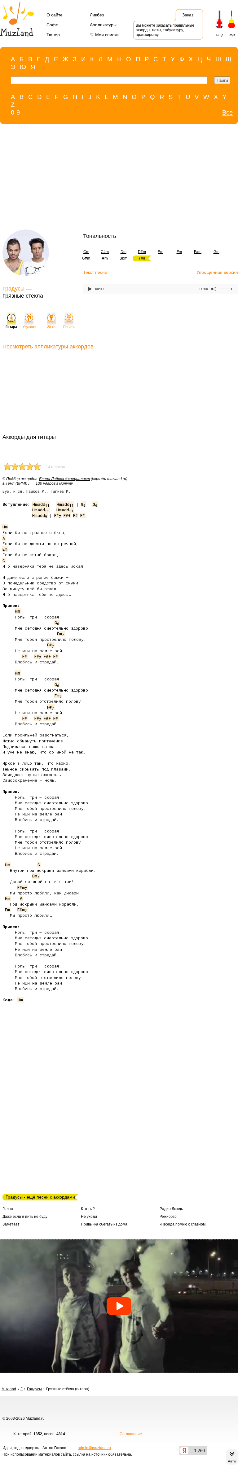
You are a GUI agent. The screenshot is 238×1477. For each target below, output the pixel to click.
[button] (119, 1306)
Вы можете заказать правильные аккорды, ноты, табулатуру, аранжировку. (165, 30)
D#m (142, 252)
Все (227, 112)
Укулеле (29, 327)
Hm (5, 527)
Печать (69, 327)
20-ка (51, 327)
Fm (179, 252)
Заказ (187, 14)
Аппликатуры (103, 24)
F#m (197, 252)
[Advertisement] (106, 178)
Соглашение (131, 1434)
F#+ (67, 515)
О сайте (54, 14)
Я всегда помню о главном (182, 1224)
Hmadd (41, 504)
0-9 (15, 112)
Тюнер (53, 34)
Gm (216, 252)
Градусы (13, 289)
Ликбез (97, 14)
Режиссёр (168, 1216)
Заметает (11, 1224)
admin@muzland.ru (94, 1448)
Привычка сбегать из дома (104, 1224)
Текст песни (95, 272)
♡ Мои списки (104, 34)
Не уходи (89, 1216)
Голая (7, 1209)
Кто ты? (88, 1209)
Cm (86, 252)
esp (232, 35)
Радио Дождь (171, 1209)
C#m (105, 252)
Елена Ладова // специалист (64, 479)
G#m (86, 258)
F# (57, 515)
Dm (123, 252)
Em (160, 252)
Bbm (123, 258)
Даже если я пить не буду (24, 1216)
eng (219, 35)
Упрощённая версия (217, 272)
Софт (52, 24)
